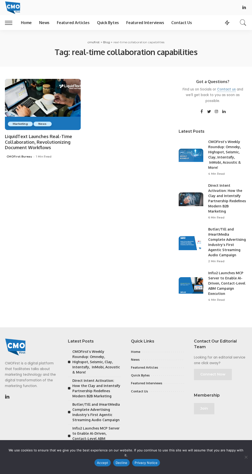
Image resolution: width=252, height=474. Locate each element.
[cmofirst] (12, 7)
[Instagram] (216, 111)
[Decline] (245, 457)
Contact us (226, 89)
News (42, 124)
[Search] (243, 22)
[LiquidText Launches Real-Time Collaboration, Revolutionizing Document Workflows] (43, 104)
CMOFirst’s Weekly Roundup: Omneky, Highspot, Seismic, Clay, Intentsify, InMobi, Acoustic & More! (96, 361)
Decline (121, 463)
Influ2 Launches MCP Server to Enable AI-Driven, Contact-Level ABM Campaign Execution (226, 283)
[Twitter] (209, 111)
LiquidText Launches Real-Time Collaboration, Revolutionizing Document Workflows (38, 142)
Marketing (20, 124)
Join (204, 408)
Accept (102, 463)
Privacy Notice (146, 463)
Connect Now (212, 374)
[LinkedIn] (244, 7)
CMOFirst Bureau (19, 156)
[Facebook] (201, 111)
